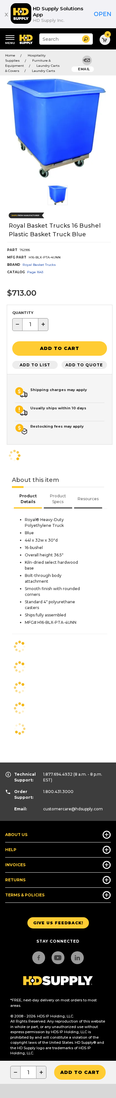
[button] (86, 39)
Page (35, 272)
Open (102, 14)
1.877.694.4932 (57, 774)
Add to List (35, 364)
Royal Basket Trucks (39, 265)
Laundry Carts (43, 71)
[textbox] (30, 324)
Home (10, 55)
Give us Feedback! (58, 922)
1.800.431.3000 (58, 791)
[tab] (28, 500)
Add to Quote (84, 364)
